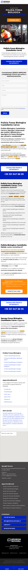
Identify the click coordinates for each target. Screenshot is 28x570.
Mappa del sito (5, 553)
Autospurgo (7, 389)
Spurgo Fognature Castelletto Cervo (13, 422)
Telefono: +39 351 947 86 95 (8, 474)
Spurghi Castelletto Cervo (10, 413)
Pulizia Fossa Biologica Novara (12, 355)
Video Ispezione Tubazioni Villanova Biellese (14, 505)
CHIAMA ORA (14, 20)
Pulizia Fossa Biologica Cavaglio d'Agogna (12, 365)
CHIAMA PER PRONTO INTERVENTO (14, 62)
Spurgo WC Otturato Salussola (10, 493)
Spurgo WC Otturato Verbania (10, 498)
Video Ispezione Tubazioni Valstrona (12, 508)
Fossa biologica (8, 391)
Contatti (7, 524)
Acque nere (7, 396)
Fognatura (7, 399)
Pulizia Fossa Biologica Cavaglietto (13, 362)
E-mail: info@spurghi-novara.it (9, 475)
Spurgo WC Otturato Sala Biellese (11, 496)
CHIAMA (7, 569)
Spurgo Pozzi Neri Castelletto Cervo (12, 420)
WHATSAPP (21, 569)
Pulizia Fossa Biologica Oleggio (10, 488)
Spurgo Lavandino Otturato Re (10, 486)
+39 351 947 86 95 (9, 517)
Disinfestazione (8, 402)
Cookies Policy (22, 553)
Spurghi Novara (9, 528)
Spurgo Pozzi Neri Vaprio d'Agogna (11, 500)
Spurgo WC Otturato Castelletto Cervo (13, 418)
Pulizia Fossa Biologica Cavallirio (12, 371)
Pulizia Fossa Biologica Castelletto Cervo (13, 416)
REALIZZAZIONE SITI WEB (19, 562)
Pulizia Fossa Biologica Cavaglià (12, 369)
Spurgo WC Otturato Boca (9, 491)
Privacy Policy (14, 553)
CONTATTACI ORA (14, 291)
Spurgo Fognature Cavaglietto (10, 503)
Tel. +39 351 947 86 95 (14, 547)
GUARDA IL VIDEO (6, 478)
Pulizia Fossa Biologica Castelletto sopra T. (13, 359)
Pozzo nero (7, 394)
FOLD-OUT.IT (10, 562)
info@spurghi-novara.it (12, 521)
